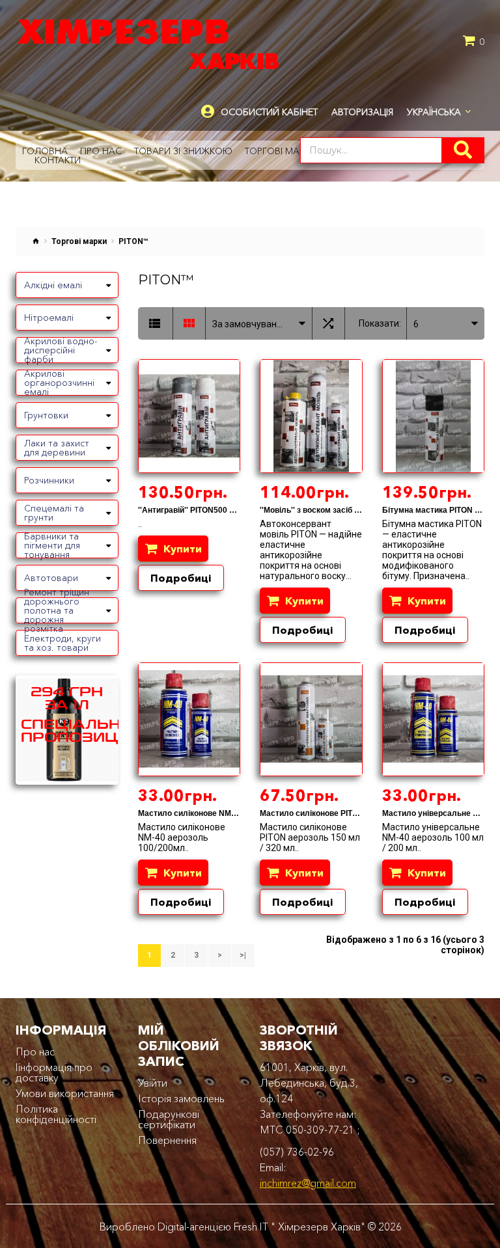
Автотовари (51, 578)
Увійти (152, 1083)
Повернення (167, 1140)
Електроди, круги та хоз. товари (62, 642)
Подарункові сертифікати (168, 1119)
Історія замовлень (181, 1098)
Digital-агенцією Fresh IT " (216, 1226)
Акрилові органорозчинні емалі (59, 383)
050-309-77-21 (320, 1129)
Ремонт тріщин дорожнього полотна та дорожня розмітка (56, 610)
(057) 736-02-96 (297, 1151)
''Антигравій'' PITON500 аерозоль (202, 510)
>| (243, 955)
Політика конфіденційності (56, 1114)
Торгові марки (79, 241)
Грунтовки (46, 415)
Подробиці (181, 577)
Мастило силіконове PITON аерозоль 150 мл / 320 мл (362, 813)
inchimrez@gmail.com (308, 1182)
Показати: (380, 323)
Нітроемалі (49, 317)
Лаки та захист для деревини (56, 447)
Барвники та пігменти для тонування (52, 545)
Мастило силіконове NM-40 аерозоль (209, 813)
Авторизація (362, 112)
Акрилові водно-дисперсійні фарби (60, 350)
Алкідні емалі (53, 285)
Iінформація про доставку (54, 1072)
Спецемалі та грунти (54, 512)
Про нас (35, 1051)
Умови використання (65, 1093)
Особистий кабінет (269, 112)
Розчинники (49, 480)
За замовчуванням (252, 324)
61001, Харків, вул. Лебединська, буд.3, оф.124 (309, 1083)
